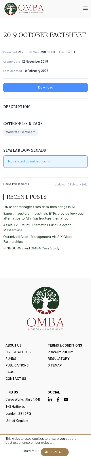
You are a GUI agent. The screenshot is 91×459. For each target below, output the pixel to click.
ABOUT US (13, 345)
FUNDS (11, 359)
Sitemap (55, 365)
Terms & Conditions (65, 345)
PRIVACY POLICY (60, 352)
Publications (17, 365)
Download (45, 87)
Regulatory (58, 359)
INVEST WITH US (18, 352)
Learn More (31, 451)
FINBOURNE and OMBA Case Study (31, 248)
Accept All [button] (54, 452)
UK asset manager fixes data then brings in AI (39, 207)
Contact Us (16, 378)
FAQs (10, 372)
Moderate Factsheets (20, 132)
